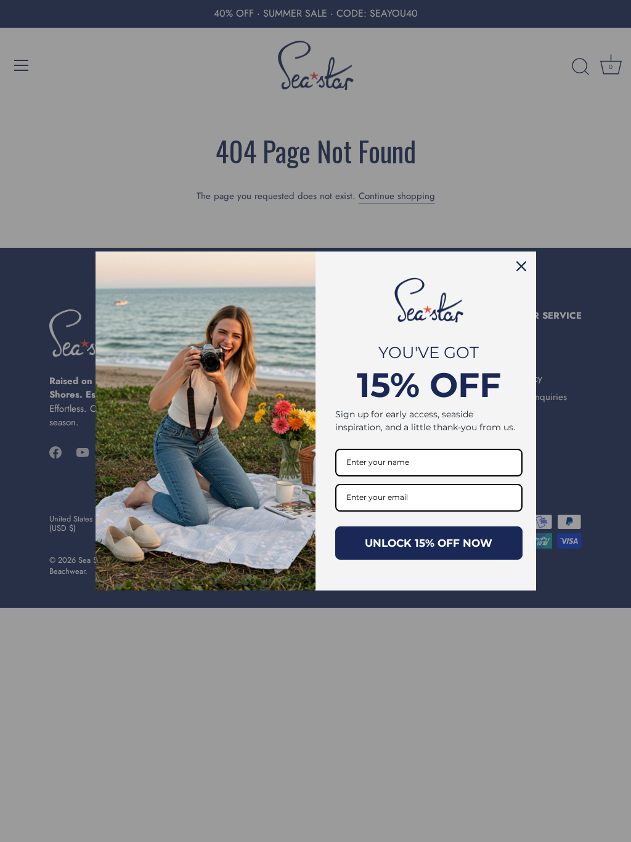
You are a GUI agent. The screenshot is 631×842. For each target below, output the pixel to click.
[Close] (521, 266)
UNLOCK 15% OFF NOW (428, 543)
